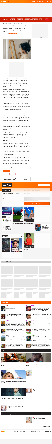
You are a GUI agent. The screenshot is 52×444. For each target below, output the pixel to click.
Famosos (32, 305)
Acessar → (9, 217)
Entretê (32, 320)
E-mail (47, 1)
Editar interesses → (47, 189)
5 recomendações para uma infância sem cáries (12, 398)
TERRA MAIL (33, 1)
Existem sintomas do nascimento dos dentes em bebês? (41, 372)
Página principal (6, 1)
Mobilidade (7, 335)
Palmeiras (33, 335)
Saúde (33, 417)
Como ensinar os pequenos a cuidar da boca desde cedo (38, 364)
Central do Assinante (40, 1)
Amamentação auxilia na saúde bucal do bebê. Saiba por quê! (13, 364)
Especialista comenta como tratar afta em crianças (40, 390)
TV (6, 313)
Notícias (7, 305)
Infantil (2, 362)
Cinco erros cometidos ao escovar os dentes (40, 418)
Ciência (7, 342)
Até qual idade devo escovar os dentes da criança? (15, 407)
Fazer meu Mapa (7, 213)
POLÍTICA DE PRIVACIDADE (35, 431)
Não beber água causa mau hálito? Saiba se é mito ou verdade (13, 382)
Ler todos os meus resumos (37, 203)
